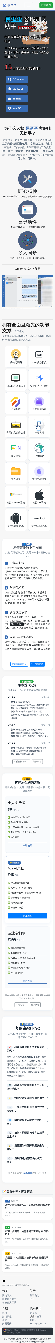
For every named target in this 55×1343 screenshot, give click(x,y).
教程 (4, 1313)
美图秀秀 (7, 1323)
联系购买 (27, 916)
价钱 (4, 1320)
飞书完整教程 (37, 664)
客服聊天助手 (9, 1299)
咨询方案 (27, 981)
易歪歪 (33, 1313)
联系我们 (46, 5)
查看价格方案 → (21, 761)
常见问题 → (21, 1005)
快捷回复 (7, 1295)
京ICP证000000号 (13, 1330)
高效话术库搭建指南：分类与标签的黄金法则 (27, 1206)
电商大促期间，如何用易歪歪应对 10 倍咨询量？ (27, 1232)
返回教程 (37, 761)
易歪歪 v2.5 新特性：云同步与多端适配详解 (26, 1258)
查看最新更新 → (19, 664)
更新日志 (35, 1005)
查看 (39, 1316)
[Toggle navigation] (29, 5)
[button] (27, 1048)
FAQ (32, 1299)
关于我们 (34, 1295)
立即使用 (27, 845)
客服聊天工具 (9, 1302)
